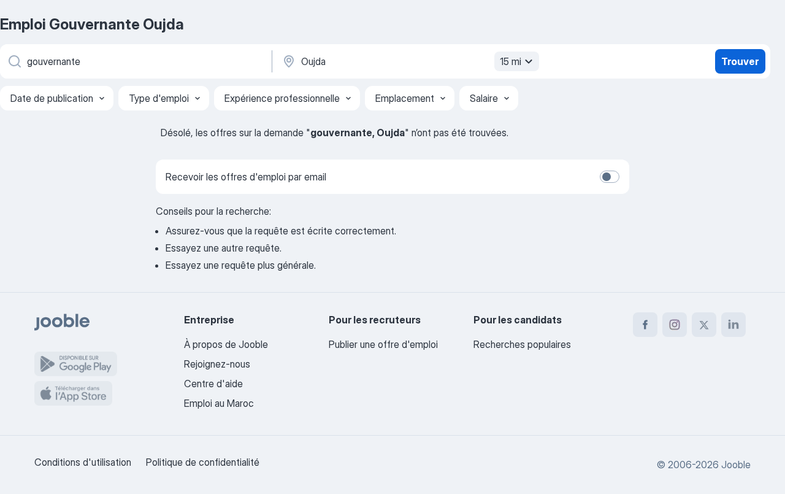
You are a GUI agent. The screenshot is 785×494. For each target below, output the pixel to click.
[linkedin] (733, 324)
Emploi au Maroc (219, 403)
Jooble (736, 464)
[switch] (609, 177)
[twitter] (704, 324)
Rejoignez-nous (217, 364)
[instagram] (674, 324)
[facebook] (645, 324)
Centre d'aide (213, 383)
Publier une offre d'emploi (383, 344)
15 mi (510, 61)
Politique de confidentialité (202, 462)
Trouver (740, 61)
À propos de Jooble (226, 344)
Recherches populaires (522, 344)
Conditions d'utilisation (82, 462)
